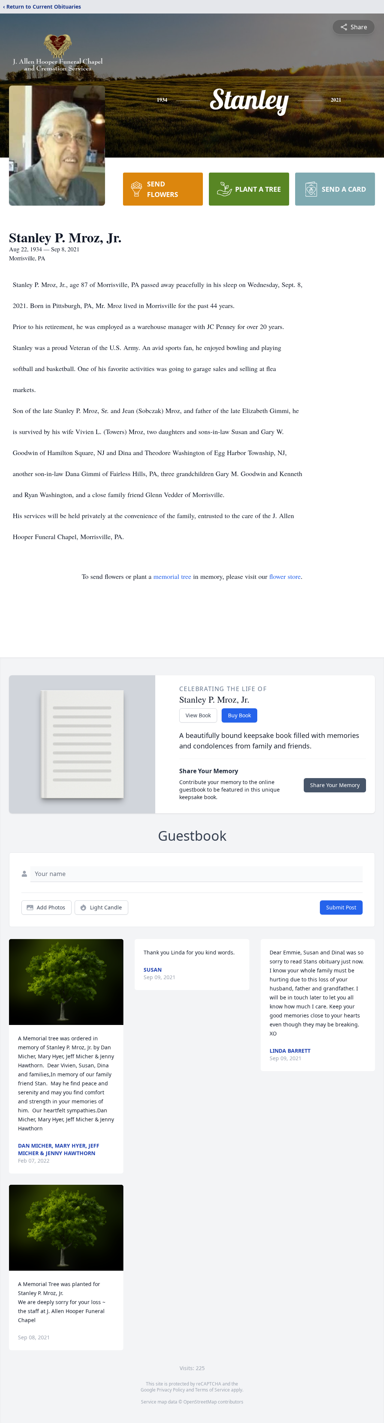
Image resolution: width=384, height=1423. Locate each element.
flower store (285, 576)
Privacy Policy (171, 1390)
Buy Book (239, 715)
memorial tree (172, 576)
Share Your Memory (335, 785)
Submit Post (341, 907)
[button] (66, 982)
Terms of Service (212, 1390)
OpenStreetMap (200, 1402)
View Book (198, 715)
